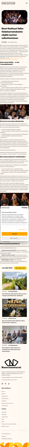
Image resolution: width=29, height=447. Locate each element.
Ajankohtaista (5, 398)
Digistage (4, 414)
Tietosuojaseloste (6, 433)
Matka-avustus (5, 426)
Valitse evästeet (13, 238)
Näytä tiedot (22, 229)
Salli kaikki (14, 233)
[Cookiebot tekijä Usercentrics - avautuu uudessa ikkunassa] (21, 208)
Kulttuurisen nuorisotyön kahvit (9, 424)
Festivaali (4, 412)
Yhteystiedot (5, 405)
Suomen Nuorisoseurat (16, 377)
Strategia (4, 401)
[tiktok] (8, 383)
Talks (3, 419)
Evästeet (4, 436)
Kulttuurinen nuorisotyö (7, 403)
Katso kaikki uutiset (20, 268)
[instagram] (2, 383)
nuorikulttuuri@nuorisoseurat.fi (9, 379)
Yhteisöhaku (5, 416)
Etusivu (3, 391)
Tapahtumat (5, 396)
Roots (3, 421)
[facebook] (5, 383)
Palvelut (4, 393)
